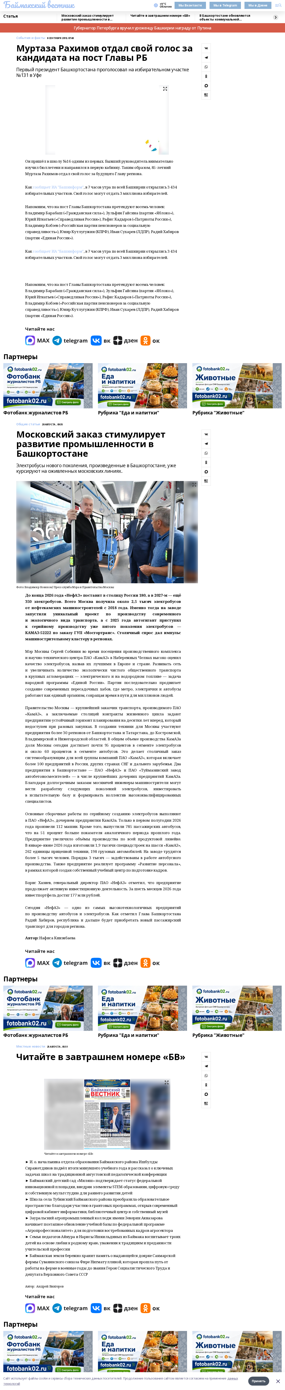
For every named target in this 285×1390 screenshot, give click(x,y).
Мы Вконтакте (190, 5)
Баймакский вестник (38, 4)
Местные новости (30, 1046)
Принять (259, 1381)
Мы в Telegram (225, 5)
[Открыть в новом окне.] (37, 341)
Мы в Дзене (257, 5)
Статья (10, 16)
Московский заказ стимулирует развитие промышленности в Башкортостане (87, 17)
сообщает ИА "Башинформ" (58, 187)
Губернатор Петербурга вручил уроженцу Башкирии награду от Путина (142, 28)
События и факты (30, 38)
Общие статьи (28, 424)
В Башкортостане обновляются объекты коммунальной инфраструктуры (225, 17)
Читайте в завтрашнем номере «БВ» (160, 16)
